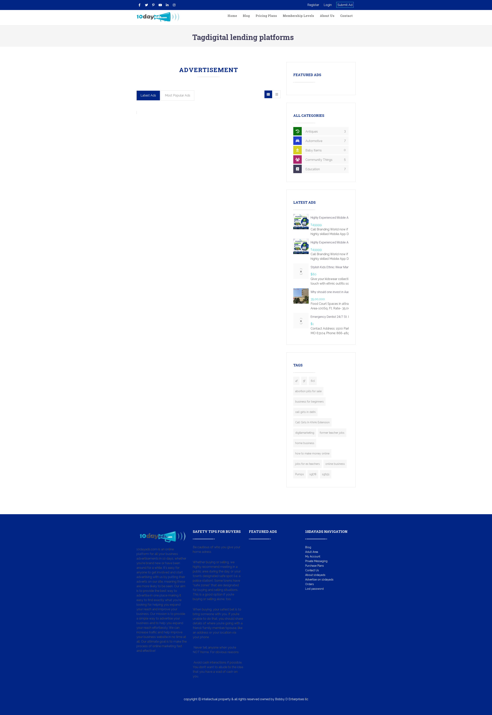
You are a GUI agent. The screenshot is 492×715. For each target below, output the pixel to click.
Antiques (325, 131)
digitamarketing (304, 432)
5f (304, 380)
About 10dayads (315, 574)
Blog (246, 16)
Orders (309, 584)
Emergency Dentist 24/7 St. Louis (333, 317)
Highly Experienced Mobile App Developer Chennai (344, 217)
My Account (312, 556)
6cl (313, 380)
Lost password (314, 588)
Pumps (299, 474)
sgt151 (325, 474)
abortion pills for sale (308, 391)
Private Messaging (316, 561)
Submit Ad (344, 5)
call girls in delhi (305, 412)
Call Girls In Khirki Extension (312, 422)
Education (325, 169)
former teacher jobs (332, 432)
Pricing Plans (266, 16)
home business (304, 443)
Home (232, 16)
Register (313, 5)
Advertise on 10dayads (319, 579)
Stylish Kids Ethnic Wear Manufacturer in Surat (341, 267)
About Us (327, 16)
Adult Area (311, 551)
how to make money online (312, 453)
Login (328, 5)
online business (335, 463)
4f (296, 380)
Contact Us (312, 570)
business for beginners (309, 401)
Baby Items (325, 150)
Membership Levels (298, 16)
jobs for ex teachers (307, 463)
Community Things (325, 160)
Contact (346, 16)
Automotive (325, 141)
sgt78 (312, 474)
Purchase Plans (314, 565)
